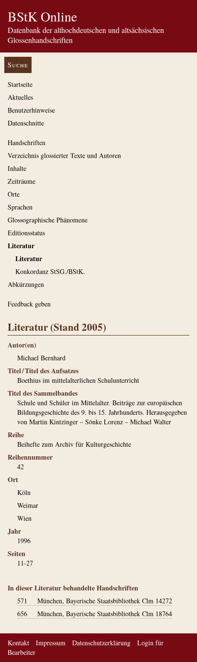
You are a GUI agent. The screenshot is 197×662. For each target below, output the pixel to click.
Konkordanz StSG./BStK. (50, 271)
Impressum (51, 642)
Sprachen (20, 206)
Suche (18, 64)
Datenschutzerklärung (101, 642)
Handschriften (26, 142)
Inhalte (17, 168)
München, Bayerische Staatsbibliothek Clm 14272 (94, 600)
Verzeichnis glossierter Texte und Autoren (64, 155)
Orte (14, 194)
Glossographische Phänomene (48, 219)
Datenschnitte (26, 122)
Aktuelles (20, 97)
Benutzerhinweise (31, 110)
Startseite (20, 84)
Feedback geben (29, 303)
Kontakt (18, 642)
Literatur (21, 246)
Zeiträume (21, 181)
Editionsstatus (26, 232)
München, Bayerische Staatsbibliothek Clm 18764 (94, 613)
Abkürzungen (26, 284)
